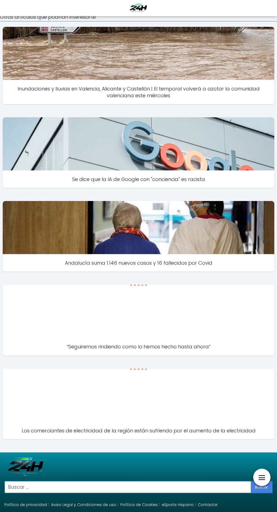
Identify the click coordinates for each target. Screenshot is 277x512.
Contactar (208, 504)
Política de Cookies (139, 504)
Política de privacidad (25, 504)
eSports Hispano (178, 504)
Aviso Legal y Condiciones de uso (83, 504)
